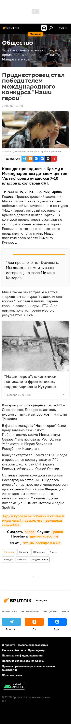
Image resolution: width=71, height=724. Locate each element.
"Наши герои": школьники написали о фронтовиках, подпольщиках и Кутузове (30, 381)
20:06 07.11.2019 (12, 106)
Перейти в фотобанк (50, 151)
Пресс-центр (36, 650)
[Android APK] (14, 686)
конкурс (8, 559)
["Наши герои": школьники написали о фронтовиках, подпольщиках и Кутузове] (35, 346)
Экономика (30, 611)
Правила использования (32, 645)
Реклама (7, 650)
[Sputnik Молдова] (12, 29)
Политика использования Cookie (23, 661)
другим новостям (43, 536)
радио (57, 531)
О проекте (8, 645)
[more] (64, 394)
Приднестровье (39, 559)
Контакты (20, 650)
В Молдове (39, 551)
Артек (53, 551)
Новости (24, 551)
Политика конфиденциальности (22, 655)
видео (30, 531)
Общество (9, 551)
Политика (9, 611)
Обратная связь (12, 675)
